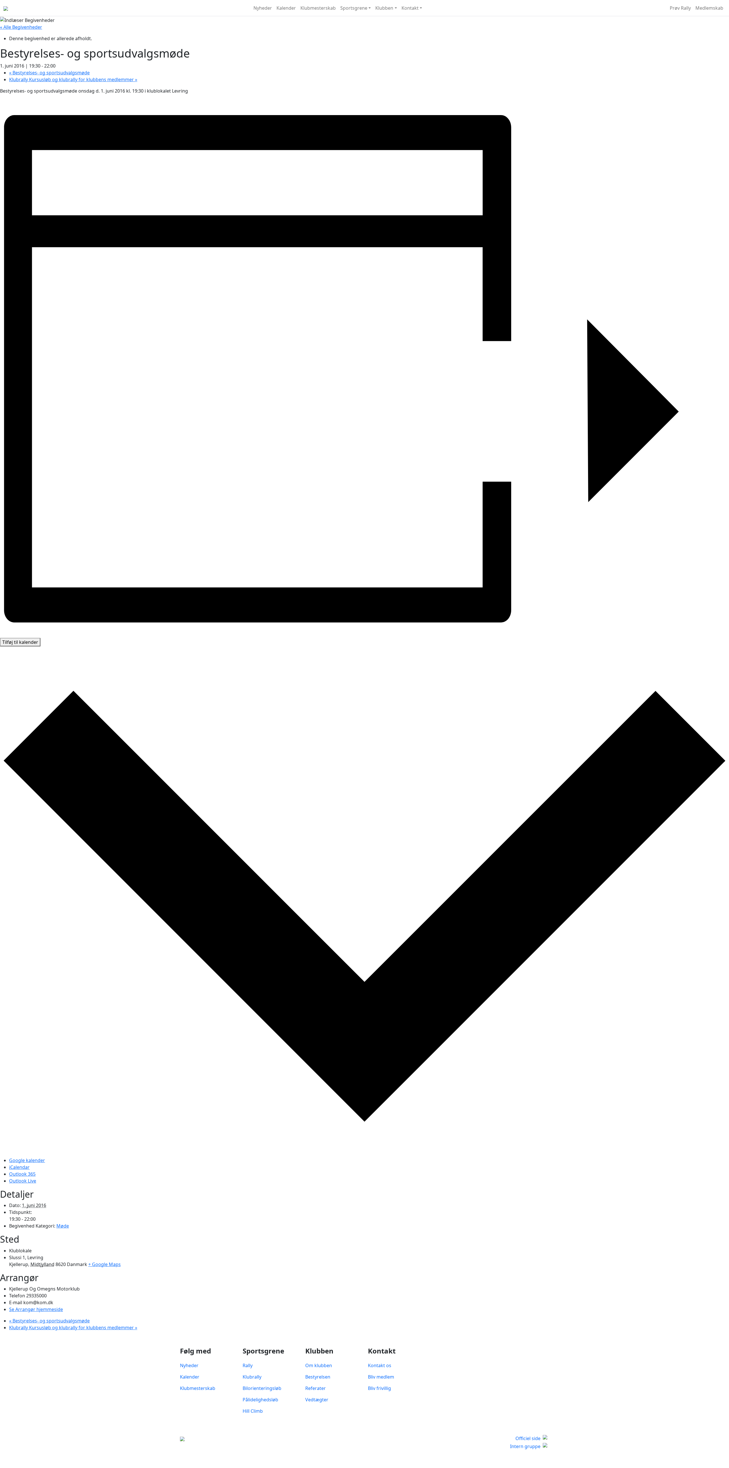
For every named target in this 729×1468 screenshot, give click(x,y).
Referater (315, 1388)
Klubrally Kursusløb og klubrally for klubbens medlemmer (73, 79)
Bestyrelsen (317, 1377)
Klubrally (252, 1377)
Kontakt (410, 8)
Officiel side (527, 1438)
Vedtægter (316, 1399)
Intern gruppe (525, 1446)
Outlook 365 (22, 1174)
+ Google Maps (104, 1264)
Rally (248, 1365)
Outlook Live (22, 1181)
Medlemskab (709, 8)
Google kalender (27, 1160)
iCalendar (19, 1167)
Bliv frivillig (379, 1388)
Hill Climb (253, 1411)
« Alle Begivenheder (21, 27)
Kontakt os (379, 1365)
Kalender (286, 8)
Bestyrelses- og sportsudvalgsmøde (49, 73)
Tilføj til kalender (20, 642)
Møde (62, 1226)
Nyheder (262, 8)
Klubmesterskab (318, 8)
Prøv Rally (680, 8)
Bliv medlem (381, 1377)
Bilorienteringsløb (262, 1388)
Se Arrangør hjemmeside (36, 1309)
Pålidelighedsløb (260, 1399)
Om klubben (318, 1365)
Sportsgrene (353, 8)
